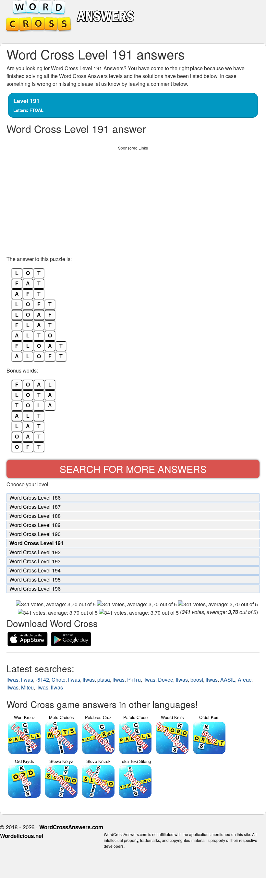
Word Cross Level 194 (35, 570)
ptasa (103, 679)
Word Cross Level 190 (35, 534)
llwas (12, 679)
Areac (244, 679)
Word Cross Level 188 (35, 515)
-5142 (42, 679)
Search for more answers (133, 469)
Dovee (165, 679)
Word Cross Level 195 (35, 579)
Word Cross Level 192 (35, 552)
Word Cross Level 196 (35, 588)
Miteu (27, 687)
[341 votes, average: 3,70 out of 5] (56, 604)
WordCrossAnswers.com (71, 827)
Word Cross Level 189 (35, 525)
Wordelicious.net (21, 836)
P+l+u (134, 679)
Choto (59, 679)
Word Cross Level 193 (35, 561)
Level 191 (28, 105)
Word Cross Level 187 (35, 506)
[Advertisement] (133, 198)
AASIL (227, 679)
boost (196, 679)
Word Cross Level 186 (35, 497)
